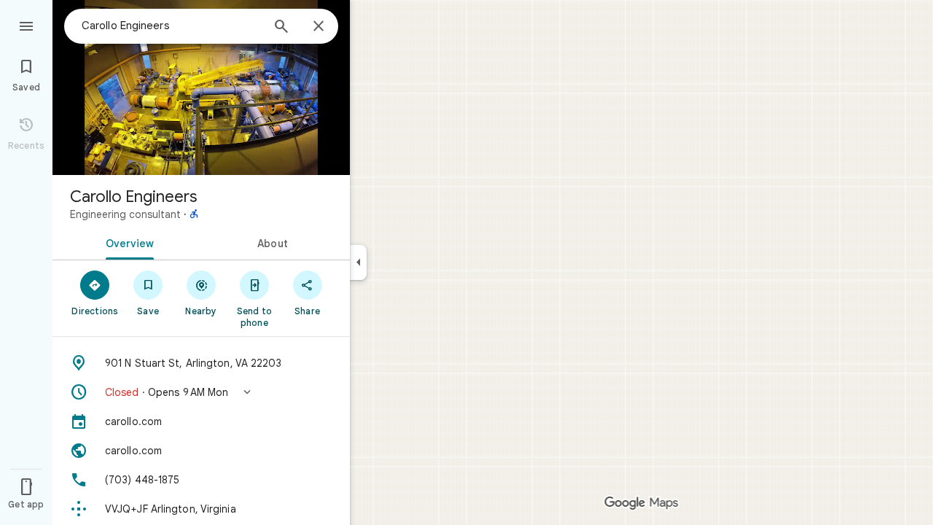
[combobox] (171, 25)
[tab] (126, 242)
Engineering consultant (125, 214)
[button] (201, 392)
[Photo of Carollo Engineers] (201, 87)
